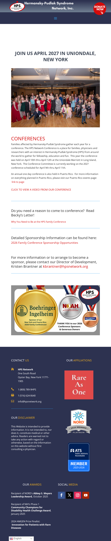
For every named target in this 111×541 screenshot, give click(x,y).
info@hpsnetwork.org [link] (29, 401)
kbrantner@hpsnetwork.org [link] (65, 266)
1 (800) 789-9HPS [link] (27, 389)
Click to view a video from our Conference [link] (41, 189)
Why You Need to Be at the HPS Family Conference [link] (38, 221)
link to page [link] (17, 182)
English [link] (17, 538)
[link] (78, 434)
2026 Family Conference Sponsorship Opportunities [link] (44, 242)
